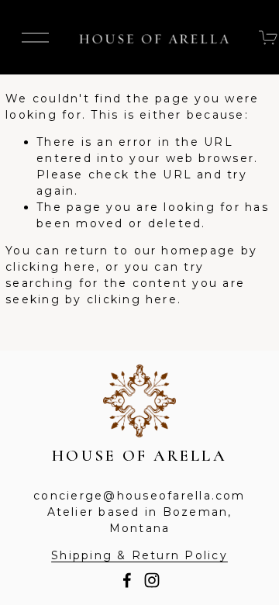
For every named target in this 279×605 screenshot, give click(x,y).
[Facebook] (127, 580)
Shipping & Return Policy (139, 555)
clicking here (50, 267)
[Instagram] (152, 580)
